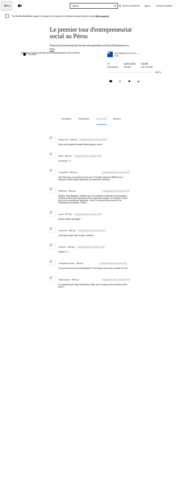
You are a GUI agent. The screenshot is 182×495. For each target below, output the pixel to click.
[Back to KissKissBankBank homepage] (17, 5)
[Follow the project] (110, 81)
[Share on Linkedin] (138, 81)
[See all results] (115, 6)
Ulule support (102, 16)
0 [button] (92, 140)
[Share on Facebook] (120, 81)
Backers (117, 119)
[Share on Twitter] (129, 81)
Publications (84, 119)
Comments (101, 119)
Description (66, 119)
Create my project (164, 6)
